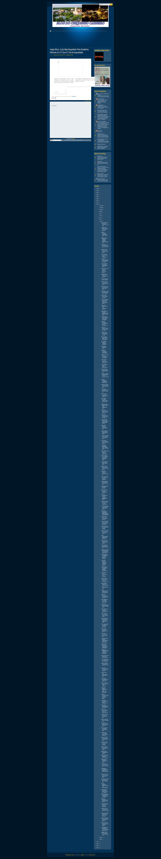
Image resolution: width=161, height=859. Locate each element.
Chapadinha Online (100, 133)
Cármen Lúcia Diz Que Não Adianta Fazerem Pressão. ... (104, 527)
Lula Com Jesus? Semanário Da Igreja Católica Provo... (104, 463)
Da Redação (56, 91)
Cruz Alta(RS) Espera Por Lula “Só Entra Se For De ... (104, 390)
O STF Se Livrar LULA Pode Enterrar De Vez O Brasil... (104, 395)
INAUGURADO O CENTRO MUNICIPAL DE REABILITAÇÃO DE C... (104, 313)
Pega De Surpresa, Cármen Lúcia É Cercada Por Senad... (104, 819)
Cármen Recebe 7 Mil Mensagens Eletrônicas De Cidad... (104, 432)
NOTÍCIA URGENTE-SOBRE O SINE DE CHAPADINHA (104, 785)
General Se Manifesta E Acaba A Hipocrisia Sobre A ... (104, 472)
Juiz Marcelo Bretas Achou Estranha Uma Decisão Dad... (104, 437)
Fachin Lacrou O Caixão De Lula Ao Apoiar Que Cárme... (104, 542)
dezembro (101, 205)
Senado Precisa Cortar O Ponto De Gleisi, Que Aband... (104, 251)
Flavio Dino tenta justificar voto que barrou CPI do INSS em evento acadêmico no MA (102, 170)
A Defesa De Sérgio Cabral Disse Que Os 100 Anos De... (104, 815)
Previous (86, 100)
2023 (97, 194)
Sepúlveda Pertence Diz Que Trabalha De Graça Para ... (104, 596)
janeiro (101, 839)
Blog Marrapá (99, 161)
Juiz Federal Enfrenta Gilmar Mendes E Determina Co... (104, 702)
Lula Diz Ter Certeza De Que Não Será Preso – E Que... (104, 329)
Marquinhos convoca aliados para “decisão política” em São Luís (102, 163)
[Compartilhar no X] (54, 98)
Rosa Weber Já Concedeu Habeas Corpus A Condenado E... (104, 400)
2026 (97, 188)
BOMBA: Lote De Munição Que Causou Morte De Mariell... (104, 468)
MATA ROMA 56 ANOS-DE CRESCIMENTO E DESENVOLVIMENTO (104, 586)
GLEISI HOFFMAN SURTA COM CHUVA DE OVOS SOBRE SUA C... (104, 301)
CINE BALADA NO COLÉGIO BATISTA (104, 487)
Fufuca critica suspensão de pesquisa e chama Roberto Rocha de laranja (102, 158)
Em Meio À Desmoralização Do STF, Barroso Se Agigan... (104, 260)
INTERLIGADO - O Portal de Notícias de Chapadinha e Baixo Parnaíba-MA (102, 147)
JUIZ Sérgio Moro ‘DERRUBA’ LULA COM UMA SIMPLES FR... (104, 829)
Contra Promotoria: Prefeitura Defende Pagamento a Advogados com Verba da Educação (102, 101)
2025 (97, 190)
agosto (101, 211)
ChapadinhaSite (100, 105)
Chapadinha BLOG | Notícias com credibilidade (102, 139)
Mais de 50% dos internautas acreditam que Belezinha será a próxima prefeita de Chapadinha (103, 135)
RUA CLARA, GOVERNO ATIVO (103, 347)
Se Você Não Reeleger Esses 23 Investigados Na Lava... (104, 706)
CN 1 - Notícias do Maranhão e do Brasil (103, 94)
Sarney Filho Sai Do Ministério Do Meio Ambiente (104, 656)
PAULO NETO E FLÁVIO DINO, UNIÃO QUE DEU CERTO (104, 338)
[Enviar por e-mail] (52, 98)
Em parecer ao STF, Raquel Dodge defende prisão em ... (104, 734)
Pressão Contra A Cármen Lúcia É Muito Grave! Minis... (104, 776)
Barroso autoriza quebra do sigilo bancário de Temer (104, 748)
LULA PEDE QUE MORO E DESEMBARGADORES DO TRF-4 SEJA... (104, 640)
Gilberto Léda (99, 156)
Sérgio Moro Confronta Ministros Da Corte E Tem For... (104, 427)
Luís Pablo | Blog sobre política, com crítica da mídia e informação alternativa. (103, 167)
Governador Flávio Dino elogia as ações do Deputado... (104, 478)
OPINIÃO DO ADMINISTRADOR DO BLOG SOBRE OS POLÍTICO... (104, 651)
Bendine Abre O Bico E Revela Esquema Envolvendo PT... (104, 580)
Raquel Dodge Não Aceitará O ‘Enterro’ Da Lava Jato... (104, 224)
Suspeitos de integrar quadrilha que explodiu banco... (104, 724)
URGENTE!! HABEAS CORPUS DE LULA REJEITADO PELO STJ (104, 690)
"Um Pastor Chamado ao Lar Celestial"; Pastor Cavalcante (102, 112)
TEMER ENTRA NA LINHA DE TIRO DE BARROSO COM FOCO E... (104, 551)
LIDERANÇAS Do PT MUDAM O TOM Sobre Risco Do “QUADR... (104, 556)
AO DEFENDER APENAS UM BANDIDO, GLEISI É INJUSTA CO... (104, 568)
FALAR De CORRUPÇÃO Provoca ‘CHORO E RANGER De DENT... (104, 497)
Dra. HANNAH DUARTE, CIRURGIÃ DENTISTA (103, 343)
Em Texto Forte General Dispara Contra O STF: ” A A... (104, 370)
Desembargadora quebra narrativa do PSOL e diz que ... (104, 483)
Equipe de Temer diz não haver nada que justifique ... (104, 743)
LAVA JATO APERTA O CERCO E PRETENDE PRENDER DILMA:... (104, 563)
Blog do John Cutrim (101, 178)
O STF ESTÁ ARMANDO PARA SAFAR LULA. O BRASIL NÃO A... (104, 447)
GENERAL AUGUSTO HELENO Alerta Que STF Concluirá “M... (104, 323)
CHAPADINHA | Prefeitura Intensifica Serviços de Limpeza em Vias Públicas (102, 107)
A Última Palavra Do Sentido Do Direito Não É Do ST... (104, 546)
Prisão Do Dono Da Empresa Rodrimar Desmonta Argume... (104, 270)
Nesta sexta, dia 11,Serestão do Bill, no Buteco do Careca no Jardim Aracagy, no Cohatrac (102, 175)
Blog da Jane (99, 130)
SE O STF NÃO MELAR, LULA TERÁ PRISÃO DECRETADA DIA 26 (104, 421)
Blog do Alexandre (100, 99)
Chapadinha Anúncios (101, 144)
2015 (97, 845)
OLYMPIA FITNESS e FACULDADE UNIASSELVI (104, 351)
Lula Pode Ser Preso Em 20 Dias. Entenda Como (104, 635)
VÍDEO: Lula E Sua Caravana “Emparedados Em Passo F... (104, 356)
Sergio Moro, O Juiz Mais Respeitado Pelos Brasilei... (104, 292)
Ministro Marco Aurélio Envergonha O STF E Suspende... (104, 574)
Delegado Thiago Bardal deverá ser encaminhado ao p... (104, 834)
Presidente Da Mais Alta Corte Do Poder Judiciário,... (104, 684)
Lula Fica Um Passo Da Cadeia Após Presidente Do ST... (104, 605)
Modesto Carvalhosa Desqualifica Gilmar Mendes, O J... (104, 234)
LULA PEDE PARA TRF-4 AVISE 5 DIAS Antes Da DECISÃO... (104, 523)
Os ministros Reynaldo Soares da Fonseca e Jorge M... (104, 669)
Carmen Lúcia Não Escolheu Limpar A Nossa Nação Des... (104, 386)
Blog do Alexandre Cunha (102, 110)
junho (101, 215)
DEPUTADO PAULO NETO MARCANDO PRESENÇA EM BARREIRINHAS (104, 512)
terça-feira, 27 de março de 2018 (59, 54)
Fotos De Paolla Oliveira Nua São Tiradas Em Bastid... (104, 824)
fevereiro (101, 837)
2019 (97, 202)
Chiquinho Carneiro (69, 54)
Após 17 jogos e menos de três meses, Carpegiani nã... (104, 256)
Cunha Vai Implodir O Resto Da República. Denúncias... (104, 805)
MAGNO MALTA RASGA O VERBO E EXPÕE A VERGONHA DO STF (104, 240)
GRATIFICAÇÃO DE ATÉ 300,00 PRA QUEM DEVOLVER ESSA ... (104, 457)
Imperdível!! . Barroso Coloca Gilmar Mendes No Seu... (104, 411)
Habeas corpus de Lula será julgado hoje (104, 720)
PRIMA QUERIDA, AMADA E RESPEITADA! (104, 756)
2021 (97, 198)
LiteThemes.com (92, 854)
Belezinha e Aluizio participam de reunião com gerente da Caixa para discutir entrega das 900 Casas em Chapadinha (103, 118)
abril (100, 219)
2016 (97, 843)
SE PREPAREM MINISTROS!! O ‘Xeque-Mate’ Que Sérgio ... (104, 318)
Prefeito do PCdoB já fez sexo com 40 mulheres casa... (104, 532)
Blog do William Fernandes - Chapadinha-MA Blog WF (102, 115)
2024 (97, 192)
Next (90, 100)
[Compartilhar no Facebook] (55, 98)
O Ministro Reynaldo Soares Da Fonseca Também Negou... (104, 696)
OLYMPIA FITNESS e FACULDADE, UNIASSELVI (104, 381)
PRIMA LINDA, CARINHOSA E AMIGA (104, 752)
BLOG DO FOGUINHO (101, 121)
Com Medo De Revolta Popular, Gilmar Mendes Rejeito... (104, 442)
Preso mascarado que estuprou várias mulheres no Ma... (104, 615)
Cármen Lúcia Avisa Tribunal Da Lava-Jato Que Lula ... (104, 296)
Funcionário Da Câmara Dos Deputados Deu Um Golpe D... (104, 791)
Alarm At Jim (99, 131)
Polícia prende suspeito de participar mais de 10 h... (104, 630)
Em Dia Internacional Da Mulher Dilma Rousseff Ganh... (104, 591)
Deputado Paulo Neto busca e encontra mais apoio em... (104, 518)
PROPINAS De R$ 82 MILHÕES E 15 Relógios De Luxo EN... (104, 796)
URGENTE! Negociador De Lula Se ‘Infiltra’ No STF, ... (104, 800)
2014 (97, 847)
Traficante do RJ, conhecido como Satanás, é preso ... (104, 810)
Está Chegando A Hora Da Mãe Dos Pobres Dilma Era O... (104, 601)
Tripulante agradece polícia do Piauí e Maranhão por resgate (102, 180)
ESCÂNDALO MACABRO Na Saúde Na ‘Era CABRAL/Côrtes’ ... (104, 770)
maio (100, 217)
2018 (97, 204)
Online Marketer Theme (70, 854)
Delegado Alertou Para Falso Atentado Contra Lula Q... (104, 276)
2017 (97, 841)
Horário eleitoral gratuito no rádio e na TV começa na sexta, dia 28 (103, 96)
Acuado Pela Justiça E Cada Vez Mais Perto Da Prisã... (104, 416)
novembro (101, 207)
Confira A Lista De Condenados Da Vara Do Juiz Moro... (104, 288)
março (101, 221)
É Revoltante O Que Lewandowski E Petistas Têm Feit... (104, 674)
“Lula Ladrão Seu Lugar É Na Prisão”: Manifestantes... (104, 366)
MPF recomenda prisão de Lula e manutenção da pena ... (104, 739)
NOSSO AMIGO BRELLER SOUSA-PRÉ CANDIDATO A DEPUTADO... (104, 646)
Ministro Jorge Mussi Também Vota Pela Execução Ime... (104, 711)
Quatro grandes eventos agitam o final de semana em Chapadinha (103, 141)
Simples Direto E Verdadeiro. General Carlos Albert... (104, 760)
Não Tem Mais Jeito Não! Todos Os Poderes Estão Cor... (104, 780)
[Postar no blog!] (53, 98)
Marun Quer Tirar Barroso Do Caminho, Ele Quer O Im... (104, 491)
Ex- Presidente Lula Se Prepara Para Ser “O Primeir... (104, 660)
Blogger (73, 138)
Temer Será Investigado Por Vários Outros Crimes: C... (104, 680)
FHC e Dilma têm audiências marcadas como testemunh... (104, 610)
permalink (74, 96)
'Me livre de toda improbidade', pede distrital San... (104, 729)
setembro (101, 209)
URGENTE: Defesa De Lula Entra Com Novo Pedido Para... (104, 503)
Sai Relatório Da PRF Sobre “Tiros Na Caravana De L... (104, 246)
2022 (97, 196)
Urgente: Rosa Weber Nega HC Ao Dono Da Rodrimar (104, 229)
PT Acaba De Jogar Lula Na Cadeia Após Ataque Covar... (104, 507)
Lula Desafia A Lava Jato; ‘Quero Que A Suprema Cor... (104, 361)
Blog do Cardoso (100, 173)
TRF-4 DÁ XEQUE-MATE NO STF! (104, 279)
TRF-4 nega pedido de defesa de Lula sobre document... (104, 625)
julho (100, 213)
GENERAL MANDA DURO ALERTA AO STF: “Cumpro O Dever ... (104, 375)
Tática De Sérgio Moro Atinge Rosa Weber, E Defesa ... (104, 265)
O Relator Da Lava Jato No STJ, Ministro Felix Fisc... (104, 716)
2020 (97, 200)
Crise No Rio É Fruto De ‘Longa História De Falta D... (104, 765)
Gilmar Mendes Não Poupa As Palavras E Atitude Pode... (104, 452)
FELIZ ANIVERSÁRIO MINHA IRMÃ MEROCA (104, 537)
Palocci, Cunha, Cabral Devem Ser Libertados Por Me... (104, 333)
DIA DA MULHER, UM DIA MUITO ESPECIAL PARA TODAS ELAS (104, 620)
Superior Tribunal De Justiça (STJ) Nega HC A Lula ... (104, 664)
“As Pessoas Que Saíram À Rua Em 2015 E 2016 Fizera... (104, 283)
